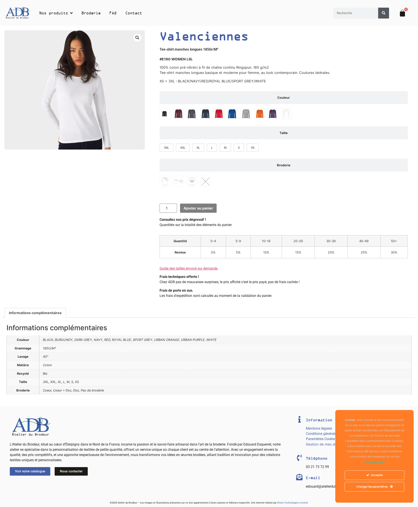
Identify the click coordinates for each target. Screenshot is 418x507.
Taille (284, 132)
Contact (133, 13)
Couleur (283, 97)
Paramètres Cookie (320, 439)
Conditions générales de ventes (330, 434)
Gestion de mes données (326, 444)
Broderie (91, 13)
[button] (137, 38)
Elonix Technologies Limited (292, 502)
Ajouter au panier (198, 208)
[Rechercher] (383, 13)
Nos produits (53, 13)
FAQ (112, 13)
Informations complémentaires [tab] (35, 313)
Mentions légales (319, 428)
